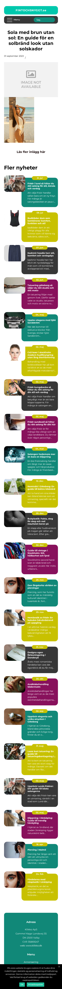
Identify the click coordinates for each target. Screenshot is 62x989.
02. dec (40, 545)
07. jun (39, 247)
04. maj (40, 314)
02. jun (39, 279)
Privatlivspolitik (35, 984)
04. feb (39, 874)
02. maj (40, 347)
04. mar (40, 448)
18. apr (39, 844)
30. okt (39, 678)
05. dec (40, 513)
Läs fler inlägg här (31, 152)
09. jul (40, 212)
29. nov (40, 579)
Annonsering (31, 962)
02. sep (39, 711)
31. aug (39, 745)
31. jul (40, 178)
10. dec (39, 481)
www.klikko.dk (34, 945)
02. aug (40, 780)
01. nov (39, 647)
